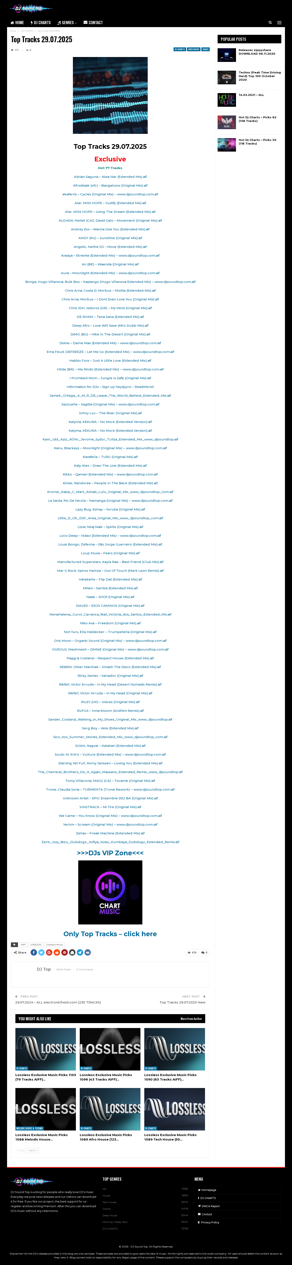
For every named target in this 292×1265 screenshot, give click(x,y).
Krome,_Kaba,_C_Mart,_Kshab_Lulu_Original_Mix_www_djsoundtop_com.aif (110, 492)
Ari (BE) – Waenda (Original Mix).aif (110, 264)
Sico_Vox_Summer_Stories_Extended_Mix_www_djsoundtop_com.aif (110, 737)
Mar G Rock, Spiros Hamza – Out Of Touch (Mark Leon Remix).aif (110, 571)
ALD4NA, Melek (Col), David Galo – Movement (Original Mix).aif (110, 220)
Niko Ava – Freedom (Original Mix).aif (110, 623)
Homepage (209, 1190)
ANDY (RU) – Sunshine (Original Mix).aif (110, 238)
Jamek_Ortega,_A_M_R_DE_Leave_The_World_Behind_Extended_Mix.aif (110, 395)
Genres (68, 22)
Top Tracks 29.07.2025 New (182, 1002)
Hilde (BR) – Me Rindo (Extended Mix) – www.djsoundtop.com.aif (110, 369)
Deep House (110, 1215)
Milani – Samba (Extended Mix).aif (110, 588)
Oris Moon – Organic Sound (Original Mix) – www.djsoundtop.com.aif (110, 641)
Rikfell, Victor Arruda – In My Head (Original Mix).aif (110, 693)
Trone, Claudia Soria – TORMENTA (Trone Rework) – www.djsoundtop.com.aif (110, 789)
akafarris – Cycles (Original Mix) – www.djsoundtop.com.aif (110, 194)
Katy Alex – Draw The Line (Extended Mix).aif (110, 466)
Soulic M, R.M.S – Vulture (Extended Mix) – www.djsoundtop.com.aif (110, 754)
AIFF (23, 944)
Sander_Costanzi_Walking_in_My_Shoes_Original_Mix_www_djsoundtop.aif (110, 719)
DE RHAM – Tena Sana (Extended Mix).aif (110, 317)
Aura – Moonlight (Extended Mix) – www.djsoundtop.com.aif (110, 273)
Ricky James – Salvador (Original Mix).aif (110, 676)
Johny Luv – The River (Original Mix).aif (110, 413)
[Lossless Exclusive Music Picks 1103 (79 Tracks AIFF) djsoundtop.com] (45, 1049)
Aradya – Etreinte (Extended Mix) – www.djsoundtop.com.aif (110, 255)
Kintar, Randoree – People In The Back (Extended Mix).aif (110, 483)
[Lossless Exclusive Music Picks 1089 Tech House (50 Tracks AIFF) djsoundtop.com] (174, 1109)
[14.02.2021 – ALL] (227, 100)
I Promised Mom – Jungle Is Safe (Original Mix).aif (110, 378)
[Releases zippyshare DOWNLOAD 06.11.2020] (227, 55)
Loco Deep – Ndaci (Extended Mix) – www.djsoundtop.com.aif (110, 536)
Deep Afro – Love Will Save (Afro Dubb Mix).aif (110, 325)
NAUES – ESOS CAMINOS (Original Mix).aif (110, 606)
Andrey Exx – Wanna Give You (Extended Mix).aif (110, 229)
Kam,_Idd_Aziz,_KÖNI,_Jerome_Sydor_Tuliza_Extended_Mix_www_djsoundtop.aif (110, 439)
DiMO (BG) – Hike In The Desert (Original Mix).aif (110, 334)
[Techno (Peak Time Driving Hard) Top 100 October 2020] (227, 77)
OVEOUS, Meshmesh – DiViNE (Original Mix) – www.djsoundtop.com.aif (110, 649)
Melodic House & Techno (29, 1128)
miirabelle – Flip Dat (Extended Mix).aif (110, 579)
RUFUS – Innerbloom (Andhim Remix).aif (110, 711)
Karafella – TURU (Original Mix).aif (110, 457)
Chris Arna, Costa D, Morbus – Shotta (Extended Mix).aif (110, 290)
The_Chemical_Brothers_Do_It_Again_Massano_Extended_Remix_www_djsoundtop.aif (110, 772)
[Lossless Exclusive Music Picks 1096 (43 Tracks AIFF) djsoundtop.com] (110, 1049)
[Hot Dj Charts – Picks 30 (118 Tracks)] (227, 145)
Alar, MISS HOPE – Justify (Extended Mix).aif (110, 203)
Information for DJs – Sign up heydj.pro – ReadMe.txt (110, 387)
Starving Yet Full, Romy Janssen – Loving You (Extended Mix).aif (110, 763)
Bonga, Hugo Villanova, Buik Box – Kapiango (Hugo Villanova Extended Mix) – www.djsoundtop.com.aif (110, 282)
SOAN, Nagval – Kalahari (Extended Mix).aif (110, 746)
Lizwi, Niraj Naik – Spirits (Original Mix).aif (110, 527)
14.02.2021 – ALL (251, 95)
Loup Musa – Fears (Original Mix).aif (110, 553)
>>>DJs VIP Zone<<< (110, 853)
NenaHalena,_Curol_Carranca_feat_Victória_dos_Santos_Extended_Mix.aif (110, 614)
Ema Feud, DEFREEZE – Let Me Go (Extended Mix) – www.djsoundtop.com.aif (110, 352)
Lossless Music (54, 944)
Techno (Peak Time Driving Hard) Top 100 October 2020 (260, 76)
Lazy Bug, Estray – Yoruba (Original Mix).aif (110, 509)
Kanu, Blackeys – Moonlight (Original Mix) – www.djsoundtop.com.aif (110, 448)
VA (104, 1188)
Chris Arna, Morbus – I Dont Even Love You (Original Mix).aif (110, 299)
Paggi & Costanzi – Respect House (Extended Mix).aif (110, 658)
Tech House (109, 1202)
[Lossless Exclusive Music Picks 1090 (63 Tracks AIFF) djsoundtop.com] (174, 1049)
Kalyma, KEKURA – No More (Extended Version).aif (110, 422)
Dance (205, 49)
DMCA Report (211, 1206)
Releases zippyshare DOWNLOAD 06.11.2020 (257, 51)
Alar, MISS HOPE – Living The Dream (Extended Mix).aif (110, 212)
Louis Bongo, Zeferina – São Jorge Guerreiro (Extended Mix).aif (110, 544)
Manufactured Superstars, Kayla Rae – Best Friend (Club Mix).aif (110, 562)
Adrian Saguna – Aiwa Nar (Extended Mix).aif (110, 177)
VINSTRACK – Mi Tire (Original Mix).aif (110, 807)
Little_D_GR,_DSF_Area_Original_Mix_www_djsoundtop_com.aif (110, 518)
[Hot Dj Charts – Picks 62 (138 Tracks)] (227, 122)
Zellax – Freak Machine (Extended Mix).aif (110, 833)
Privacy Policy (210, 1222)
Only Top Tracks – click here (110, 934)
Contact (96, 22)
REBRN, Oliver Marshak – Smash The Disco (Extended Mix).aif (110, 667)
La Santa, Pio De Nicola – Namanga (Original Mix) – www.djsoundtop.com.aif (110, 501)
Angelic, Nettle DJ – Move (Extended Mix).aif (110, 247)
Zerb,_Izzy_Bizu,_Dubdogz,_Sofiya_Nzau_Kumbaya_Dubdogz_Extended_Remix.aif (110, 842)
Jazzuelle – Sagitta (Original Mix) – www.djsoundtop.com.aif (110, 404)
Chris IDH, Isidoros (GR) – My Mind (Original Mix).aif (110, 308)
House (106, 1195)
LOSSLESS (36, 944)
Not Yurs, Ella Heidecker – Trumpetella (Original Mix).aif (110, 632)
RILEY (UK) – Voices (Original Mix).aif (110, 702)
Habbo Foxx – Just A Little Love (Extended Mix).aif (110, 360)
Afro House (193, 49)
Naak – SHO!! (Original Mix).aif (110, 597)
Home (19, 22)
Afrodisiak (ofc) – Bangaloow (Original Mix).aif (110, 185)
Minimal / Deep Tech (115, 1222)
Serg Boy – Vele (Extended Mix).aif (110, 728)
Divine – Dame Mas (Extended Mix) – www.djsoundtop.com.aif (110, 343)
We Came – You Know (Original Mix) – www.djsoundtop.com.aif (110, 816)
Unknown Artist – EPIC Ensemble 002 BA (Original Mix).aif (110, 798)
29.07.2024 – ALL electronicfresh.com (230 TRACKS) (58, 1002)
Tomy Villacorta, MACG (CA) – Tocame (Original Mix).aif (110, 781)
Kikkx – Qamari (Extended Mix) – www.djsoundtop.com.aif (110, 474)
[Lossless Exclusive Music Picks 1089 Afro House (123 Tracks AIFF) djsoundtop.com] (110, 1109)
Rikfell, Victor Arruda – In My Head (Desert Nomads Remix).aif (110, 684)
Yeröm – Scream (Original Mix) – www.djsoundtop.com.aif (110, 824)
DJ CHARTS (42, 22)
